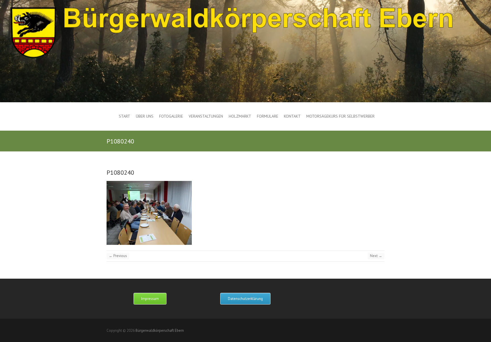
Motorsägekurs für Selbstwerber (340, 116)
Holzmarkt (240, 116)
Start (124, 116)
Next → (376, 255)
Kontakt (292, 116)
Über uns (144, 116)
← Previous (118, 255)
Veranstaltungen (206, 116)
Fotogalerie (171, 116)
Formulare (267, 116)
